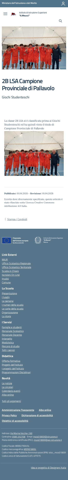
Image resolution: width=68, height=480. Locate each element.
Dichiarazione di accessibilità (37, 415)
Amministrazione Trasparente (18, 410)
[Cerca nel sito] (60, 21)
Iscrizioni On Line (11, 275)
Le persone (7, 301)
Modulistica (8, 342)
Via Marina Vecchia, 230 (21, 433)
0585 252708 (18, 436)
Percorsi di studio (10, 346)
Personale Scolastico (13, 331)
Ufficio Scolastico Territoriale (16, 267)
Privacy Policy (9, 415)
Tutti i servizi (8, 350)
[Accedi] (63, 4)
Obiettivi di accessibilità (15, 421)
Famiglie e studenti (12, 327)
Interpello (7, 339)
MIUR (5, 259)
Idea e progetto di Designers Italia (48, 468)
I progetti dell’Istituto (13, 368)
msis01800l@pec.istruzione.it (48, 440)
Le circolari (7, 387)
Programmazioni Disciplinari (16, 372)
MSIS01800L (30, 449)
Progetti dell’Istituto (12, 365)
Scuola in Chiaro (10, 271)
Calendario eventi (11, 391)
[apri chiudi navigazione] (5, 14)
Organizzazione (10, 312)
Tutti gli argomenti (11, 401)
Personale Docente (12, 335)
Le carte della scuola (12, 309)
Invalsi (5, 279)
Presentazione (9, 293)
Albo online (8, 395)
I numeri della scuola (12, 305)
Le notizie (7, 383)
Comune (6, 282)
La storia (6, 316)
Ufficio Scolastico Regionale (16, 263)
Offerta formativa (11, 361)
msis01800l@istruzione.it (45, 436)
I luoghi (5, 297)
